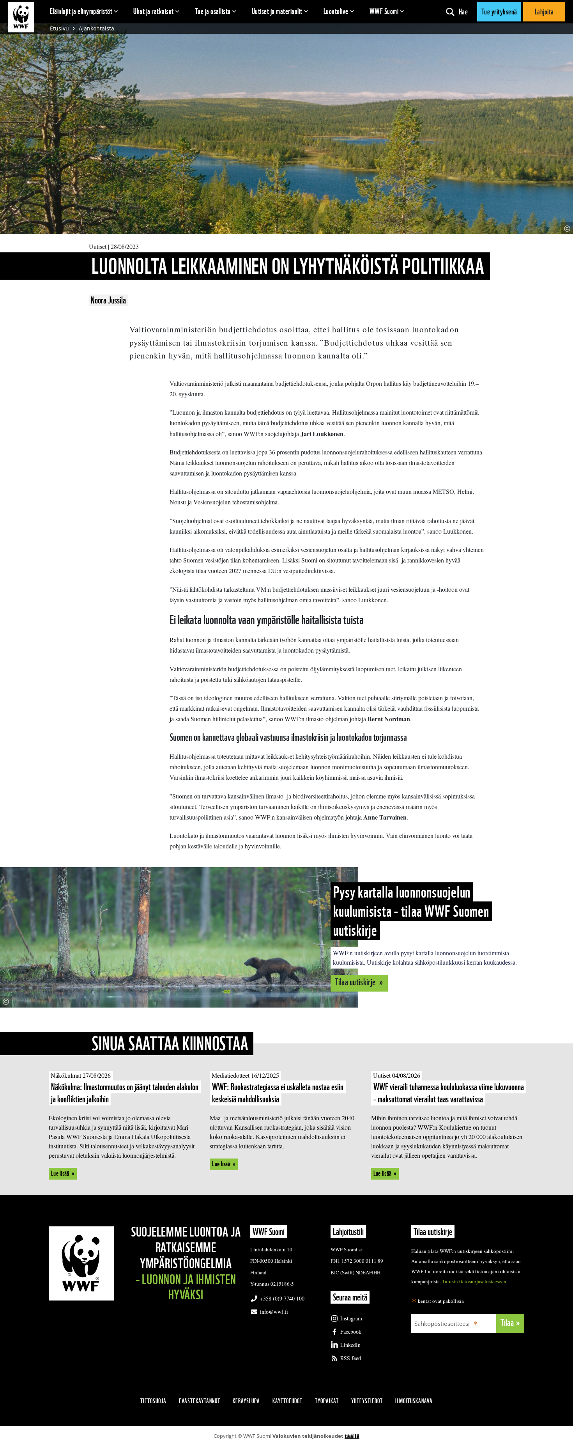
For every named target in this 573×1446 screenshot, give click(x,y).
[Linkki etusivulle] (21, 17)
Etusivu (59, 28)
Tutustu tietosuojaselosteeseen (474, 1281)
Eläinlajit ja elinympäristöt (81, 11)
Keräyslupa (246, 1401)
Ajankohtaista (96, 28)
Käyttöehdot (287, 1401)
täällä (352, 1435)
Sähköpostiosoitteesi (442, 1323)
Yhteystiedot (367, 1401)
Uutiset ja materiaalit (277, 11)
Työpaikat (327, 1401)
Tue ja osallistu (213, 11)
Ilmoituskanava (414, 1401)
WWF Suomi (384, 11)
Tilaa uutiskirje (356, 982)
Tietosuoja (153, 1401)
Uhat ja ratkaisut (153, 11)
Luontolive (336, 11)
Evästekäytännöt (199, 1401)
